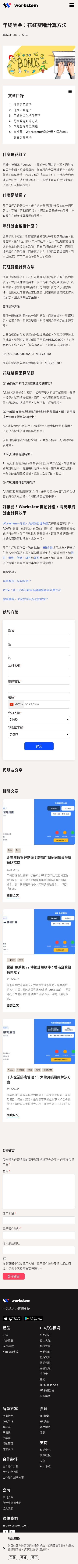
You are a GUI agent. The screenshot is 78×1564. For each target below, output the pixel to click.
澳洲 (23, 1558)
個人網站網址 (11, 1243)
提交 (39, 746)
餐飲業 (7, 1427)
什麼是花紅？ (22, 105)
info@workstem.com (15, 1525)
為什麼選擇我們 (12, 1503)
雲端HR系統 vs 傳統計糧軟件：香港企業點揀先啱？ (39, 970)
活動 (42, 1432)
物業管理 (8, 1449)
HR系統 (48, 548)
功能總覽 (8, 1341)
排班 (30, 1069)
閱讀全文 (13, 895)
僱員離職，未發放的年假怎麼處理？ (25, 599)
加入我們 (8, 1508)
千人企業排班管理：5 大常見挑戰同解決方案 (39, 1080)
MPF (28, 558)
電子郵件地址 (12, 1229)
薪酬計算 (48, 1069)
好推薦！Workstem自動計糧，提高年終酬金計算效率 (40, 134)
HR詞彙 (44, 1421)
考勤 (11, 558)
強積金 (44, 1374)
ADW (10, 1069)
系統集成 (45, 1396)
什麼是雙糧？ (22, 110)
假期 (20, 558)
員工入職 (45, 1341)
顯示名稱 (9, 1214)
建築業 (7, 1438)
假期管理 (45, 1357)
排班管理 (45, 1346)
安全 (42, 1461)
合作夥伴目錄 (11, 1472)
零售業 (7, 1432)
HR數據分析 (47, 1390)
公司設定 (45, 1335)
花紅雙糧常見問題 (25, 126)
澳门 (34, 1558)
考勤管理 (45, 1352)
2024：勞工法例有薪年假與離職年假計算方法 (32, 590)
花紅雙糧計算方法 (25, 121)
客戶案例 (45, 1427)
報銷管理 (45, 1363)
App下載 (45, 1466)
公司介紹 (8, 1497)
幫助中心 (45, 1450)
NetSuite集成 (10, 1352)
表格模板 (45, 1455)
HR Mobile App (49, 1385)
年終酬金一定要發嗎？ (17, 581)
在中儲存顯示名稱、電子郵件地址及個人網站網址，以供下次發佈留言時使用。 (37, 1266)
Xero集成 (8, 1346)
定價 (5, 1335)
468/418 (8, 1421)
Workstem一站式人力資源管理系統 (25, 523)
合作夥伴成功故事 (13, 1477)
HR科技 (11, 960)
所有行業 (8, 1416)
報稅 (37, 558)
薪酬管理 (45, 1368)
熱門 (18, 850)
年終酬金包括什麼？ (27, 116)
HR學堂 (44, 1416)
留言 (6, 1172)
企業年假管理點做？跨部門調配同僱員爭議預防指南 (39, 860)
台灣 (12, 1558)
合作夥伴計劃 (11, 1466)
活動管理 (8, 1443)
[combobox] (16, 704)
